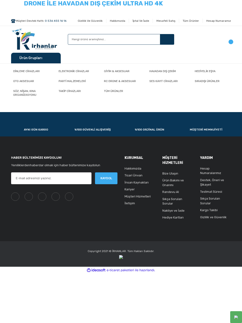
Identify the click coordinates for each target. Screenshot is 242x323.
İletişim (130, 203)
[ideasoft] (96, 270)
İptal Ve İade (141, 20)
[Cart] (228, 39)
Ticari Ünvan (134, 175)
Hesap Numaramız (218, 20)
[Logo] (35, 38)
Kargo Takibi (209, 210)
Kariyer (130, 189)
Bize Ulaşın (170, 173)
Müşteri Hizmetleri (138, 196)
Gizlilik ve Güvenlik (213, 217)
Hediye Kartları (173, 217)
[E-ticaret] (120, 270)
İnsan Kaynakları (137, 182)
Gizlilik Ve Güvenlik (90, 20)
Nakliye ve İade (173, 210)
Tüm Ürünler (191, 20)
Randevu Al (170, 192)
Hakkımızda (117, 20)
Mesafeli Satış (165, 20)
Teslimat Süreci (211, 191)
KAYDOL (106, 178)
